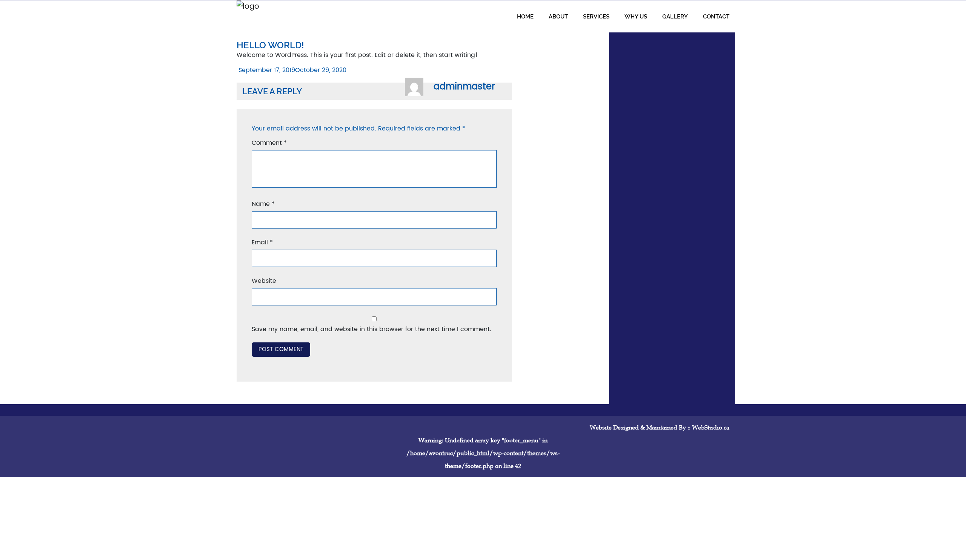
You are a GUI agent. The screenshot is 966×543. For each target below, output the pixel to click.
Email (262, 242)
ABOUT (558, 16)
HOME (525, 16)
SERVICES (596, 16)
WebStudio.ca (710, 427)
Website (264, 281)
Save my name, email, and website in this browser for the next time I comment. (371, 329)
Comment (269, 143)
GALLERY (675, 16)
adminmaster (464, 86)
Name (263, 204)
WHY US (636, 16)
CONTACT (716, 16)
